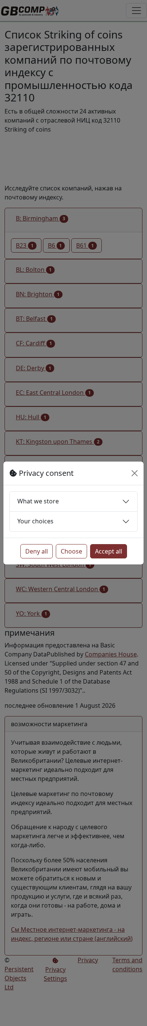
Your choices (35, 521)
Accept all (108, 551)
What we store (38, 501)
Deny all (36, 551)
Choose (71, 551)
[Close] (135, 473)
